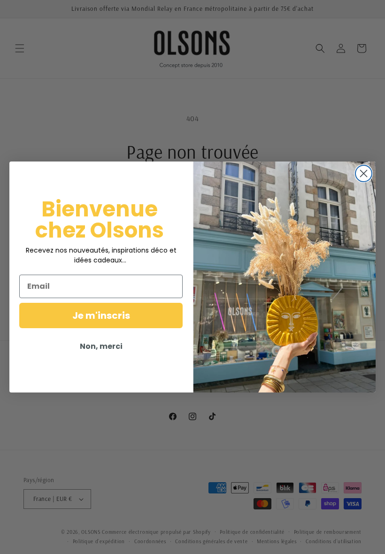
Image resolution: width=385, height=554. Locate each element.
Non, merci (101, 346)
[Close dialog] (363, 173)
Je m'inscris (101, 315)
